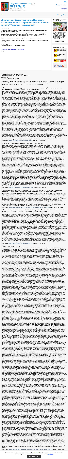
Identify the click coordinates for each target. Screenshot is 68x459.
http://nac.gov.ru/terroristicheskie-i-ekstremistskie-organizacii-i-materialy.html (30, 207)
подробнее (36, 452)
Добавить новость (59, 41)
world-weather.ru (64, 8)
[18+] (16, 7)
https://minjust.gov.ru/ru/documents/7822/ (20, 243)
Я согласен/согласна (34, 456)
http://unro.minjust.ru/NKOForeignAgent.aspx (21, 187)
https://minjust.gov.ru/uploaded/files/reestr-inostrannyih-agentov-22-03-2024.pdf (31, 449)
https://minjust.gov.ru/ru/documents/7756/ (20, 140)
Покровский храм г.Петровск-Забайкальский (12, 49)
